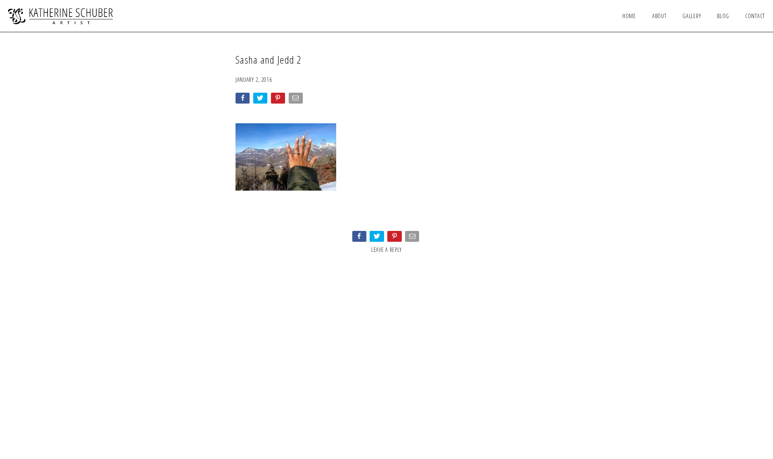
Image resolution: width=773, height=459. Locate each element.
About (659, 16)
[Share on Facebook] (243, 100)
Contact (755, 16)
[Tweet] (261, 100)
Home (629, 16)
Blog (723, 16)
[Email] (296, 100)
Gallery (691, 16)
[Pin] (279, 100)
